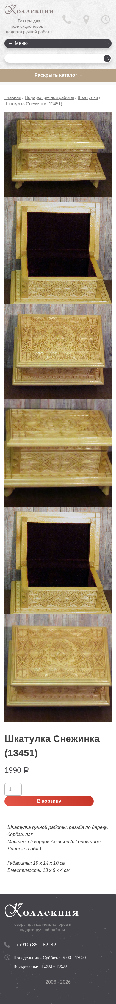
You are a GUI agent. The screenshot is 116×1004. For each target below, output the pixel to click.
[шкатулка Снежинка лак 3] (58, 351)
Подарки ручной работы (49, 97)
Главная (12, 97)
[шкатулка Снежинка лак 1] (58, 154)
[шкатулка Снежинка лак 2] (58, 250)
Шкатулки (88, 97)
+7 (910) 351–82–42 (34, 944)
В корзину (49, 800)
